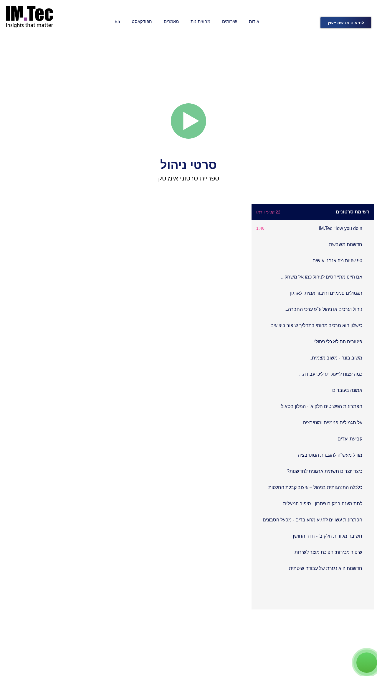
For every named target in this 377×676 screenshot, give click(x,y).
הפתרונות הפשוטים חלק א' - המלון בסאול (321, 406)
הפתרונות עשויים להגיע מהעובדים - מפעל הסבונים (312, 519)
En (117, 21)
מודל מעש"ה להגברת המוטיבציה (330, 455)
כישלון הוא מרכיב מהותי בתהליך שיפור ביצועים (316, 325)
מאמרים (171, 21)
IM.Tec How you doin (340, 228)
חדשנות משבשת (345, 244)
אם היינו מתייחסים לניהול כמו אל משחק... (321, 276)
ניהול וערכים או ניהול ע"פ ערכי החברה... (323, 309)
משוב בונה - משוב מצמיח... (335, 357)
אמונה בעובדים (347, 390)
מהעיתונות (200, 21)
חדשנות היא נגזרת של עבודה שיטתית (325, 568)
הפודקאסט (142, 21)
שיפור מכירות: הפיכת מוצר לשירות (328, 552)
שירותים (229, 21)
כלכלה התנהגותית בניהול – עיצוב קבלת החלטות (315, 487)
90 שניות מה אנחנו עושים (337, 260)
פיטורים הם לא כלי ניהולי (338, 341)
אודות (254, 21)
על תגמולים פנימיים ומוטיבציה (332, 422)
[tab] (313, 228)
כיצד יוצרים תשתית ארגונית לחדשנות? (324, 471)
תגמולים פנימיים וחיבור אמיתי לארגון (326, 293)
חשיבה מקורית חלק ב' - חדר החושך (327, 536)
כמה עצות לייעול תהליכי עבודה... (330, 374)
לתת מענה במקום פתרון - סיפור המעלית (322, 503)
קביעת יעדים (350, 438)
